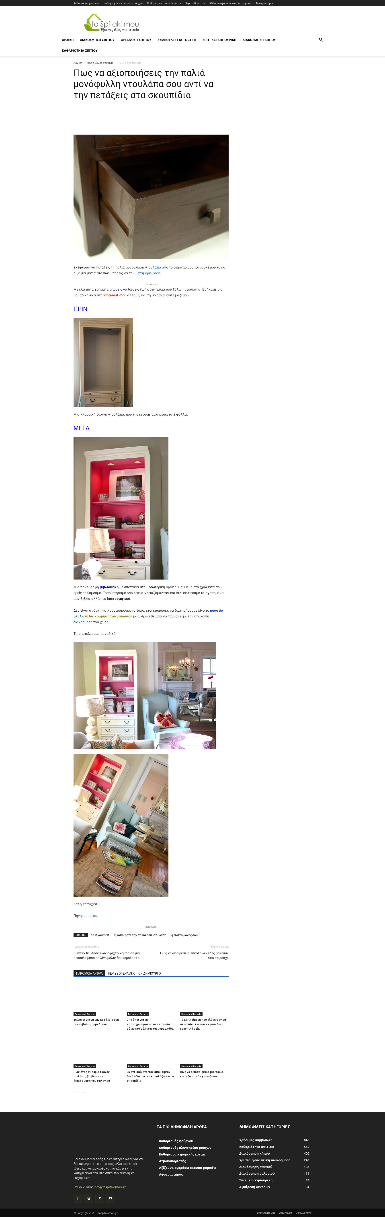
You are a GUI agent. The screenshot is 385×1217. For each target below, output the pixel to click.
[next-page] (83, 1089)
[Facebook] (78, 1198)
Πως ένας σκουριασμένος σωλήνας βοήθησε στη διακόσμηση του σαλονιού (92, 1076)
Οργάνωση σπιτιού (136, 40)
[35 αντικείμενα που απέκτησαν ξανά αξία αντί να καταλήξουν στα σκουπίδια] (151, 1051)
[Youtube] (110, 1198)
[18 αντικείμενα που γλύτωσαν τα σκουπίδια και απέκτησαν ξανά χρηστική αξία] (204, 999)
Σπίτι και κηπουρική (219, 40)
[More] (233, 121)
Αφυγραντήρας (264, 3)
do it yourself (100, 935)
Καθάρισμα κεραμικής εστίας (164, 3)
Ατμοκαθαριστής (195, 3)
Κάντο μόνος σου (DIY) (100, 63)
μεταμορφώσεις (148, 273)
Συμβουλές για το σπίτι (177, 40)
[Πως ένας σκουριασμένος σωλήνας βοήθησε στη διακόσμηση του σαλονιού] (98, 1051)
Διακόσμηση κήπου (259, 40)
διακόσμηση (83, 622)
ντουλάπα (153, 267)
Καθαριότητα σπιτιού (80, 50)
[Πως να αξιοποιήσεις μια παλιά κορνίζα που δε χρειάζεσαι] (204, 1051)
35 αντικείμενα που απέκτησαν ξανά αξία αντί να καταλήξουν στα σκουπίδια (150, 1076)
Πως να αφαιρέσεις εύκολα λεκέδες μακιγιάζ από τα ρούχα (194, 955)
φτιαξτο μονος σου (184, 935)
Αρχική (78, 63)
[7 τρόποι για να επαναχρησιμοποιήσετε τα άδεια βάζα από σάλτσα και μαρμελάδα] (151, 999)
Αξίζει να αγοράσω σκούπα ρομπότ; (230, 3)
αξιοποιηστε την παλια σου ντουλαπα (140, 935)
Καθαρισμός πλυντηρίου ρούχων (123, 3)
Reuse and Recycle (85, 1014)
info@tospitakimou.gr (110, 1187)
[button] (320, 40)
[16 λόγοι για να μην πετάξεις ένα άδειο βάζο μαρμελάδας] (98, 999)
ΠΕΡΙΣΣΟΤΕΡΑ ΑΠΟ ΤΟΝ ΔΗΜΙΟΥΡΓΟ (134, 973)
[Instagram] (88, 1198)
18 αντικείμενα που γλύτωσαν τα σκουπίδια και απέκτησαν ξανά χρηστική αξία (203, 1024)
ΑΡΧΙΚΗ (68, 40)
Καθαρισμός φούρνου (87, 3)
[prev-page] (76, 1089)
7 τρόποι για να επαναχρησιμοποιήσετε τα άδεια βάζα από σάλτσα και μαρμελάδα (150, 1024)
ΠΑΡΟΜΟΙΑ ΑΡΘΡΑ (89, 973)
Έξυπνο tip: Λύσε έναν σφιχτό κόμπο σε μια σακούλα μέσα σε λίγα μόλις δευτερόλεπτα (107, 955)
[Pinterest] (99, 1198)
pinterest (91, 916)
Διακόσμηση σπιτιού (97, 40)
